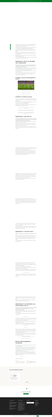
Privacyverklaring (37, 403)
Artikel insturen (36, 402)
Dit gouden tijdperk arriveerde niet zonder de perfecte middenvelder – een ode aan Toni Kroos (16, 376)
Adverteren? (36, 405)
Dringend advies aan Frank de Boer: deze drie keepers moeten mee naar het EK (13, 403)
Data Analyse (17, 358)
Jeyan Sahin (16, 379)
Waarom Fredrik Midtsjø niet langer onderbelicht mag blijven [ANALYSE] (13, 406)
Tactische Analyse (21, 358)
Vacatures (36, 404)
